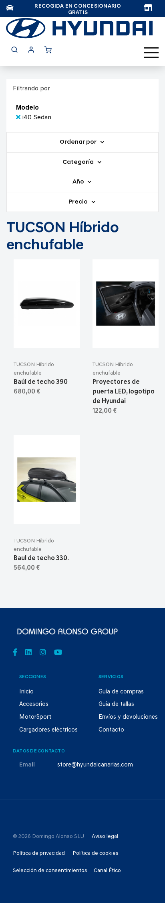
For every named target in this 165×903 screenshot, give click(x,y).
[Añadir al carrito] (46, 338)
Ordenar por (79, 142)
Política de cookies (95, 853)
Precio (78, 202)
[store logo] (79, 28)
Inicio (26, 692)
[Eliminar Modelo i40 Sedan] (19, 117)
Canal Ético (107, 871)
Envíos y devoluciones (128, 717)
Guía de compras (121, 692)
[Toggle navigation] (151, 52)
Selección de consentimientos (50, 871)
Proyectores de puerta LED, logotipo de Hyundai (124, 392)
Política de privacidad (39, 853)
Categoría (78, 162)
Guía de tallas (116, 704)
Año (78, 182)
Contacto (111, 730)
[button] (66, 338)
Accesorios (33, 704)
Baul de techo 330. (41, 558)
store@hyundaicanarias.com (95, 765)
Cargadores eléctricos (48, 730)
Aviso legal (105, 837)
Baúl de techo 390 (41, 382)
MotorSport (35, 717)
